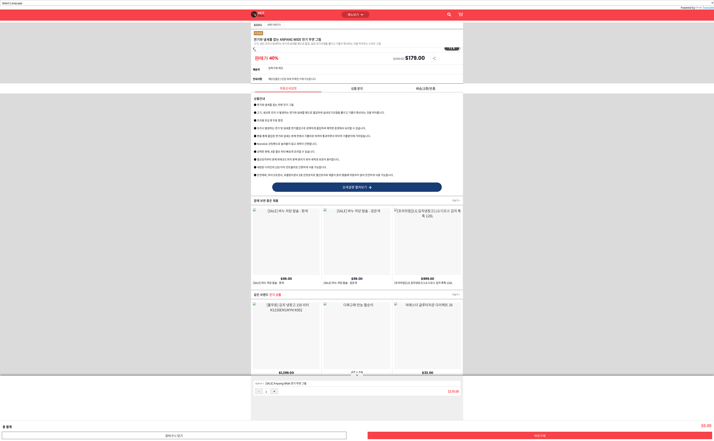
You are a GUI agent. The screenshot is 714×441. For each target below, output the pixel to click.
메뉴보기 (353, 14)
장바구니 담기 (174, 435)
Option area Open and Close (357, 374)
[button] (459, 48)
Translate (708, 7)
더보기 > (456, 200)
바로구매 (540, 435)
